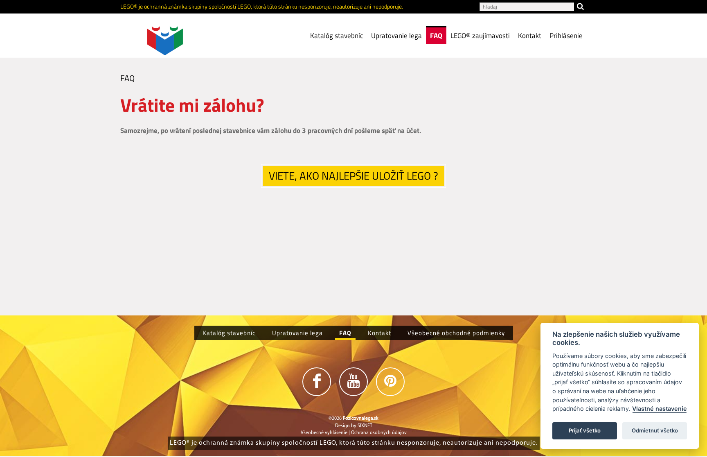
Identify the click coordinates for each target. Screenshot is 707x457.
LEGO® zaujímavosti (480, 35)
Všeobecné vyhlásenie (324, 432)
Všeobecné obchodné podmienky (456, 333)
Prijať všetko (585, 431)
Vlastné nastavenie (659, 408)
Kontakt (529, 35)
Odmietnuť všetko (655, 431)
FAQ (436, 35)
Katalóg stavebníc (336, 35)
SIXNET (365, 425)
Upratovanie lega (396, 35)
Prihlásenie (566, 35)
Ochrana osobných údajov (379, 432)
